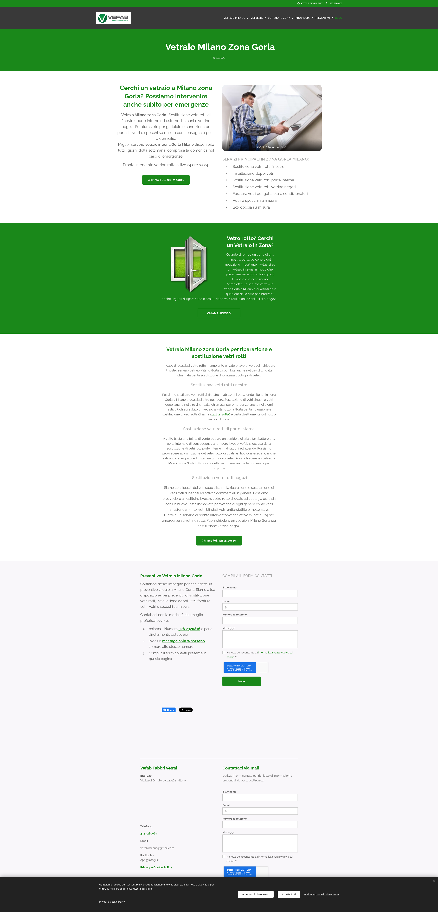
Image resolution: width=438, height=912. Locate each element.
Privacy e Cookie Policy (156, 867)
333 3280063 (336, 3)
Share (170, 710)
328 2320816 (221, 414)
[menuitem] (236, 18)
